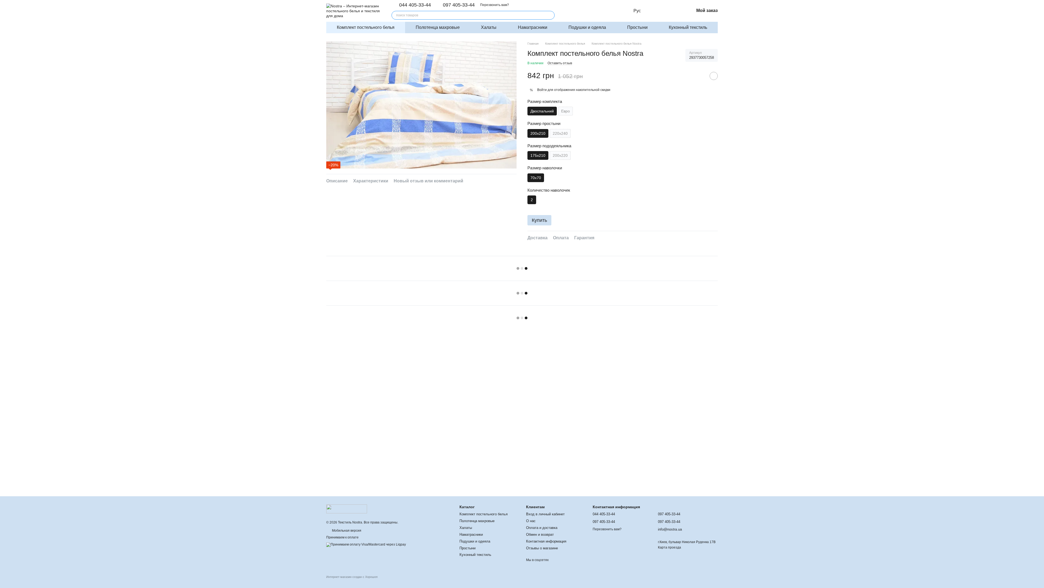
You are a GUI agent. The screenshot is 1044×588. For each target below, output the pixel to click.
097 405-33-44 (459, 4)
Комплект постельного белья (365, 27)
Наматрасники (532, 27)
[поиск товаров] (550, 15)
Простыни (637, 27)
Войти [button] (542, 90)
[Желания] (679, 11)
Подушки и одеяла (587, 27)
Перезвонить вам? (494, 5)
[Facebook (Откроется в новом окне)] (620, 11)
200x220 (560, 155)
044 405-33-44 (415, 4)
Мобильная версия (346, 530)
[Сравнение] (667, 11)
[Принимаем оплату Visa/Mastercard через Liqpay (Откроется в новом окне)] (366, 544)
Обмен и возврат (540, 534)
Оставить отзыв (560, 63)
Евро (565, 111)
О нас (531, 521)
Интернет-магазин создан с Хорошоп (352, 576)
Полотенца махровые (438, 27)
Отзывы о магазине (542, 548)
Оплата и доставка (541, 528)
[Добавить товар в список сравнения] (700, 76)
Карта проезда (669, 547)
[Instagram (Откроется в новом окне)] (614, 11)
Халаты (488, 27)
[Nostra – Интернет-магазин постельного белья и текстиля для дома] (346, 509)
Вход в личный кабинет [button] (545, 514)
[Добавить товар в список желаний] (714, 76)
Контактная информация (546, 541)
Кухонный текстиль (688, 27)
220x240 (560, 133)
